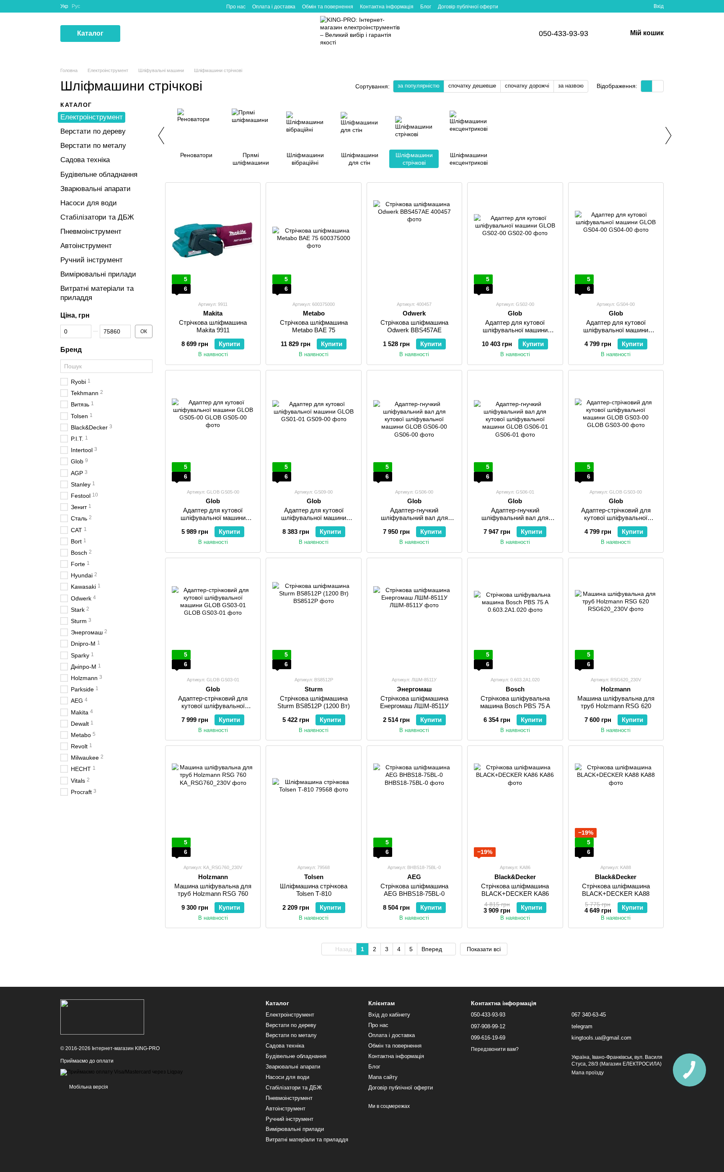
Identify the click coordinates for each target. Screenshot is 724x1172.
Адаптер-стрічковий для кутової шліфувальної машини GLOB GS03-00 (616, 518)
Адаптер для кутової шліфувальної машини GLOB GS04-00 (615, 330)
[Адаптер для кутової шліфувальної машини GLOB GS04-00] (616, 241)
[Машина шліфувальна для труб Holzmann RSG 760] (213, 804)
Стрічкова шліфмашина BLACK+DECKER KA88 (616, 889)
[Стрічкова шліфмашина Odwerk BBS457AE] (414, 241)
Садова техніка (85, 160)
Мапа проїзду (587, 1073)
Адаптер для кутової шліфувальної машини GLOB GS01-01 (313, 518)
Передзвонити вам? (495, 1049)
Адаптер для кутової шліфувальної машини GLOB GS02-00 (515, 330)
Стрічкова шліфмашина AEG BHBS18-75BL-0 (414, 889)
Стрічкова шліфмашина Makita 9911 (213, 326)
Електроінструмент (91, 117)
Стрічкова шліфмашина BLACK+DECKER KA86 (515, 889)
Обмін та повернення (327, 7)
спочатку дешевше (472, 86)
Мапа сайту (383, 1077)
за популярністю (419, 86)
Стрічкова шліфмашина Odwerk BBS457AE (414, 326)
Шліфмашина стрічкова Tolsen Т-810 (313, 889)
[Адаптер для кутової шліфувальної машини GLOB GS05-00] (213, 429)
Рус (76, 6)
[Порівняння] (616, 6)
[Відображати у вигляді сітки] (646, 86)
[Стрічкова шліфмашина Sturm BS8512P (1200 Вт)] (313, 616)
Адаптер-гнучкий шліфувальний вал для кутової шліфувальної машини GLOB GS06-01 (515, 521)
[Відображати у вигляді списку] (657, 86)
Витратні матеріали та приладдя (307, 1139)
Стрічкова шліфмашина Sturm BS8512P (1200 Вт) (313, 702)
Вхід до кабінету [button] (389, 1015)
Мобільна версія (88, 1087)
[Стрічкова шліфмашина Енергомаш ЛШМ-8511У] (414, 616)
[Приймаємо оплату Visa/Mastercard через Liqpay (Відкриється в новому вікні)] (121, 1072)
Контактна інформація (387, 7)
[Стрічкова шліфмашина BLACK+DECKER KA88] (616, 804)
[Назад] (161, 135)
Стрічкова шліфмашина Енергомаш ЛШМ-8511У (414, 702)
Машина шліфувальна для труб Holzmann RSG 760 (212, 889)
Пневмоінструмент (91, 231)
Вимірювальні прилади (98, 274)
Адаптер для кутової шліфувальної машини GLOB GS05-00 (213, 518)
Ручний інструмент (91, 260)
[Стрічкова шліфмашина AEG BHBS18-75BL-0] (414, 804)
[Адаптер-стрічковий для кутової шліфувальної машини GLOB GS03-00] (616, 429)
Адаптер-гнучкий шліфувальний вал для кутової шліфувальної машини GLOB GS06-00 (414, 521)
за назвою (571, 86)
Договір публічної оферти (468, 7)
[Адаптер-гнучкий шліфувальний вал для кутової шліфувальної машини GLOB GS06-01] (515, 429)
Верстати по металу (93, 146)
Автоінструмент (86, 246)
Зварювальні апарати (95, 188)
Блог (425, 7)
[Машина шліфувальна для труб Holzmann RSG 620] (616, 616)
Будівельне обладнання (98, 174)
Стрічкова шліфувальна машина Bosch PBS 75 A (515, 702)
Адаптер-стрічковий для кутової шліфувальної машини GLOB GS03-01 (213, 706)
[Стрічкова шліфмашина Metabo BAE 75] (313, 241)
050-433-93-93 (563, 33)
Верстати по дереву (93, 131)
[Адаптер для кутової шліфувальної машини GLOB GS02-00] (515, 241)
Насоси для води (88, 203)
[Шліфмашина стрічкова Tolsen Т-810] (313, 804)
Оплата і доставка (273, 7)
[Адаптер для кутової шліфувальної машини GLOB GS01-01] (313, 429)
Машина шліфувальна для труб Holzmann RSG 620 (615, 702)
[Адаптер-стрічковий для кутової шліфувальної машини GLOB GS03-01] (213, 616)
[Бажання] (631, 6)
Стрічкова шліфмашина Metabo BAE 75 (314, 326)
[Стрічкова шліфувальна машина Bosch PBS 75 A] (515, 616)
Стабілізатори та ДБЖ (97, 217)
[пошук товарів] (135, 33)
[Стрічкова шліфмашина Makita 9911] (213, 241)
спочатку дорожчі (527, 86)
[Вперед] (668, 135)
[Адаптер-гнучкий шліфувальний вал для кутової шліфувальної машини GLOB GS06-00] (414, 429)
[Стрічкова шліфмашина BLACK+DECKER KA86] (515, 804)
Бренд (71, 349)
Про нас (236, 7)
